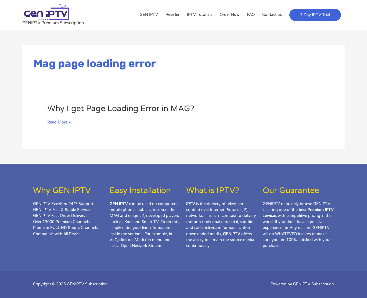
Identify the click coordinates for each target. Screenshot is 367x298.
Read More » (59, 122)
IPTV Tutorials (199, 14)
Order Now (229, 14)
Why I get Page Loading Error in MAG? (120, 109)
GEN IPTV (149, 14)
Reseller (172, 14)
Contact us (272, 14)
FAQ (251, 14)
